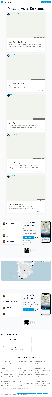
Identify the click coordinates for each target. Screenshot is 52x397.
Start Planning (28, 237)
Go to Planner (46, 2)
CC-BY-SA (43, 118)
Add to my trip (39, 50)
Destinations (19, 393)
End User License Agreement (30, 393)
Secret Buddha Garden (17, 42)
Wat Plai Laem (14, 123)
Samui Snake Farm (16, 204)
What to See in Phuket (40, 381)
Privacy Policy (39, 393)
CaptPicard (37, 37)
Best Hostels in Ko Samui (7, 385)
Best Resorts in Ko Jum (40, 368)
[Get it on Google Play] (37, 237)
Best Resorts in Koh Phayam (41, 363)
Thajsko (38, 200)
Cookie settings (45, 393)
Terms (23, 393)
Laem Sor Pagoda (15, 163)
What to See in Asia (6, 361)
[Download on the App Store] (35, 237)
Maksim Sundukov (35, 79)
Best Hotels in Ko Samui (6, 374)
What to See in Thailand (7, 363)
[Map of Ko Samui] (26, 271)
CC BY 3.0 (43, 200)
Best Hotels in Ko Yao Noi (41, 366)
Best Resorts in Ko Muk (40, 379)
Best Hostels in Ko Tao (40, 361)
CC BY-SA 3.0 (42, 37)
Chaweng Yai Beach (16, 83)
